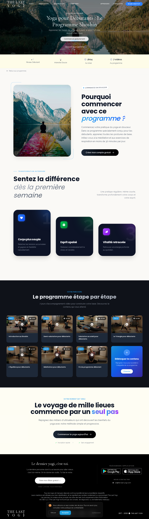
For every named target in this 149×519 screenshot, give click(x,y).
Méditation (44, 4)
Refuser (53, 513)
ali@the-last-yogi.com (123, 483)
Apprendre (105, 4)
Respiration (59, 4)
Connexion (118, 4)
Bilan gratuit (134, 4)
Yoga (31, 4)
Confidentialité (96, 512)
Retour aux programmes (17, 71)
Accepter (65, 513)
